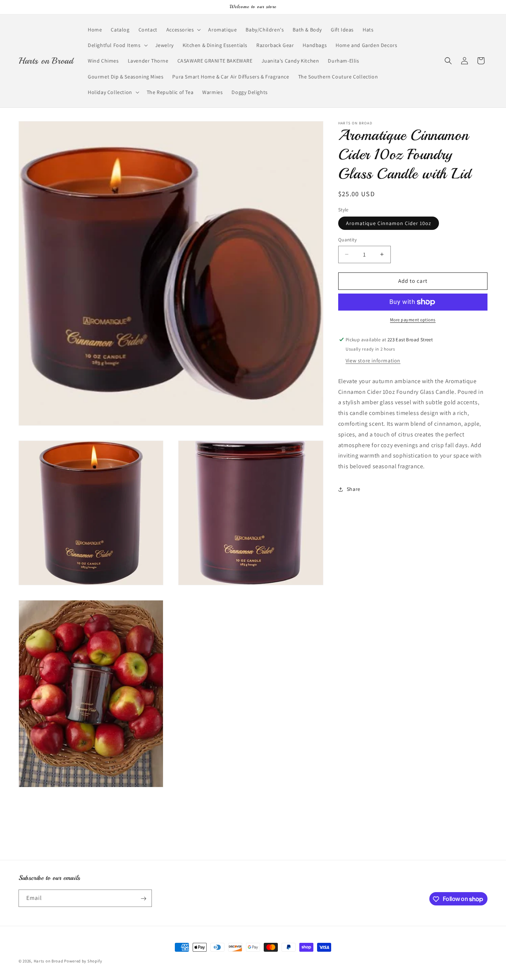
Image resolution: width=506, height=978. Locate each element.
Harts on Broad (48, 961)
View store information (373, 360)
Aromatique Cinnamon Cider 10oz (388, 223)
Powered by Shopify (83, 961)
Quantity (347, 240)
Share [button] (353, 489)
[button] (183, 29)
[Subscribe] (143, 898)
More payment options (413, 319)
